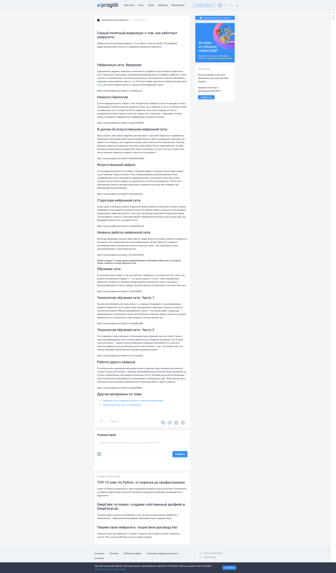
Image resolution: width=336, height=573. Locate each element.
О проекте (99, 553)
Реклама (114, 553)
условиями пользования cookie (109, 569)
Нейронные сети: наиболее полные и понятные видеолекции (133, 400)
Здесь (100, 85)
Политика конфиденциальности (162, 553)
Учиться (114, 421)
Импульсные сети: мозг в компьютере (122, 405)
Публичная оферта (132, 553)
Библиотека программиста (115, 20)
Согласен (229, 568)
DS (101, 421)
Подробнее (206, 97)
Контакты (99, 558)
